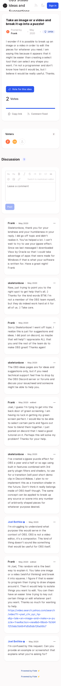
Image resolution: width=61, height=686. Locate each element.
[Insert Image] (13, 179)
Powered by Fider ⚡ (30, 671)
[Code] (45, 174)
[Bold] (19, 174)
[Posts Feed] (36, 5)
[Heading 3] (13, 174)
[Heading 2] (8, 174)
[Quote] (51, 174)
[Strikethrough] (29, 174)
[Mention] (8, 179)
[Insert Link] (19, 179)
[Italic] (24, 174)
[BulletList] (35, 174)
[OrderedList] (40, 174)
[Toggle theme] (43, 5)
